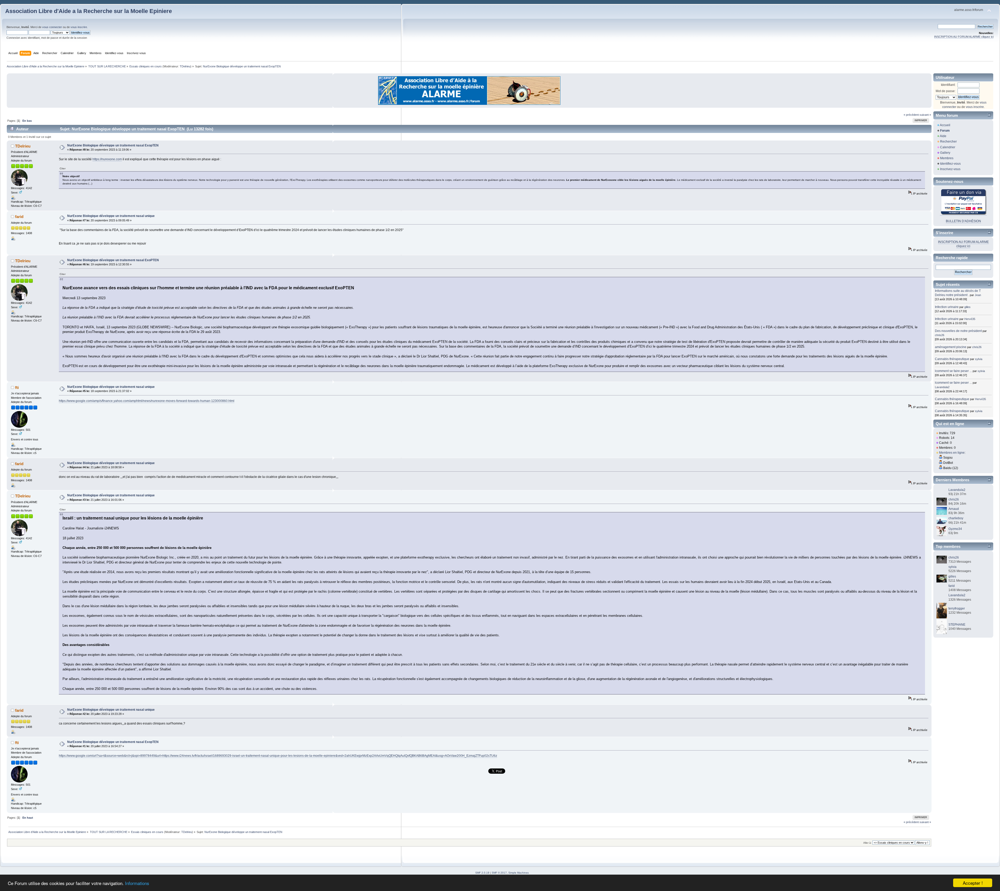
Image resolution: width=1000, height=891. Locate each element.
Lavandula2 (942, 387)
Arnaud (953, 509)
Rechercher (948, 141)
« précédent (911, 114)
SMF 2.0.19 (482, 872)
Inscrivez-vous (950, 169)
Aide (943, 136)
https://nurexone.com (107, 159)
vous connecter (52, 27)
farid (19, 216)
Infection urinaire (947, 307)
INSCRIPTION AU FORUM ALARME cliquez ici (963, 36)
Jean (978, 295)
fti (17, 387)
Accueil (945, 125)
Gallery (945, 153)
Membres (946, 158)
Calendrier (947, 147)
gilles (967, 307)
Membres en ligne (952, 452)
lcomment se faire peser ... (953, 371)
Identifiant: (948, 85)
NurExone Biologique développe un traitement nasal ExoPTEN (113, 260)
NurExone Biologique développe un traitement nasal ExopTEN (113, 145)
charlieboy (955, 518)
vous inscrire (79, 27)
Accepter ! (973, 883)
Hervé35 (969, 318)
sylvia (978, 359)
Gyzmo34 (955, 529)
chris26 (939, 335)
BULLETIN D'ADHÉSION (963, 221)
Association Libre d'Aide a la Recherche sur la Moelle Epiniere (88, 11)
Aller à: (867, 842)
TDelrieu (185, 66)
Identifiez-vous (950, 163)
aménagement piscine (950, 347)
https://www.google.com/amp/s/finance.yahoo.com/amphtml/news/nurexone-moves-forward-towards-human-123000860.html (146, 401)
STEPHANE (956, 624)
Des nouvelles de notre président (958, 331)
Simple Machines (518, 872)
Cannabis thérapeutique (952, 359)
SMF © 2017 (499, 872)
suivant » (925, 114)
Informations (137, 883)
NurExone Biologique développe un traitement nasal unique (111, 216)
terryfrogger (956, 608)
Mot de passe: (945, 91)
